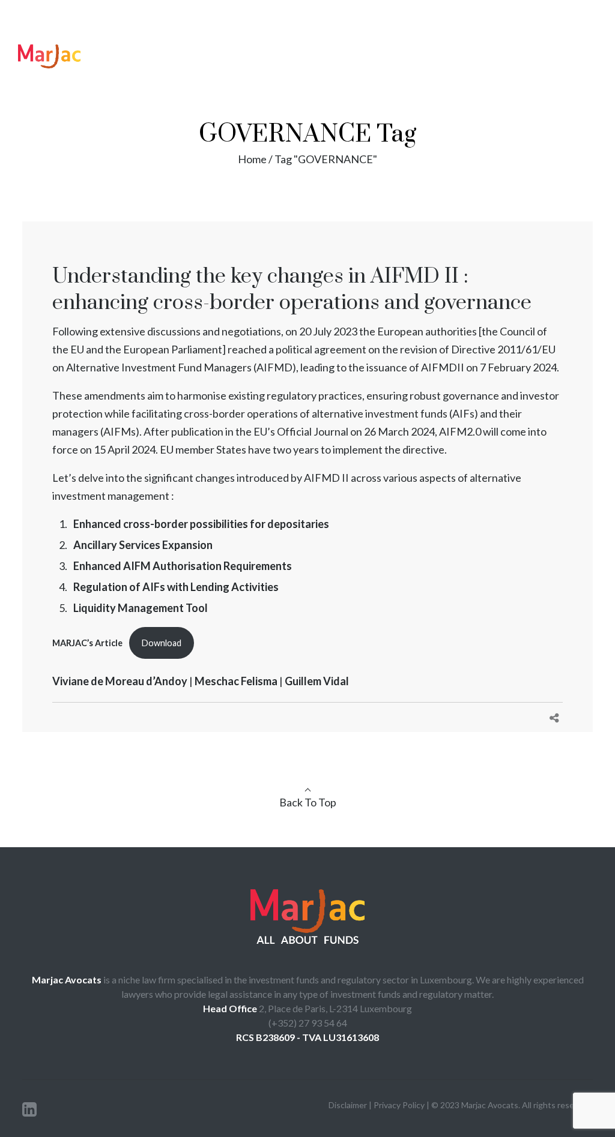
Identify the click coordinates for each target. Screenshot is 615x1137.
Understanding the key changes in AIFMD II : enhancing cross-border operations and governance (292, 289)
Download (161, 643)
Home (252, 159)
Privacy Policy (399, 1105)
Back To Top (307, 802)
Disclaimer (349, 1105)
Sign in (533, 13)
